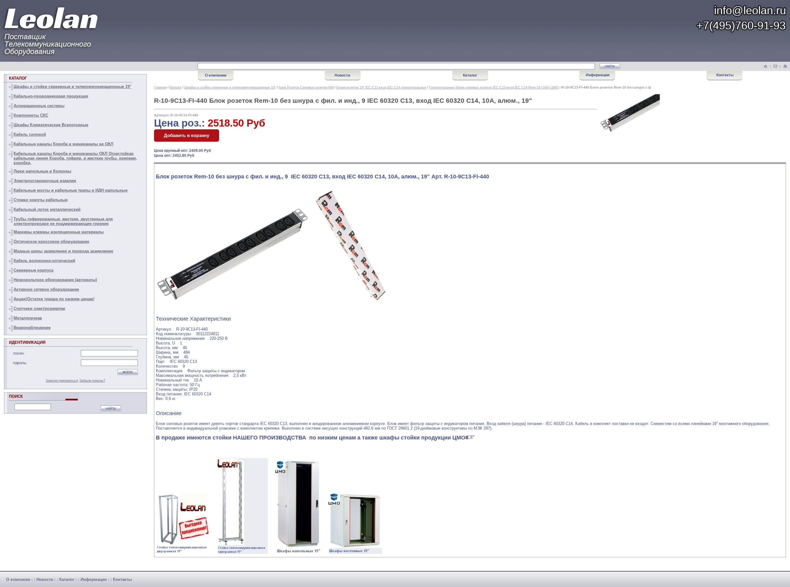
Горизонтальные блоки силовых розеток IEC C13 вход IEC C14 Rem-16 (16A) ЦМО (494, 87)
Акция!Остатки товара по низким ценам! (54, 299)
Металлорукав (28, 318)
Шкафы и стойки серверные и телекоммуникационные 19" (72, 86)
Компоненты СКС (31, 115)
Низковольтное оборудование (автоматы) (55, 279)
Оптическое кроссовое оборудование (51, 241)
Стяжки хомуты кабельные (41, 200)
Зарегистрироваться (62, 380)
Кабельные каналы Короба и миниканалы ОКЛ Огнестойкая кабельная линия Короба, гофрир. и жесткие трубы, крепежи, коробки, (75, 158)
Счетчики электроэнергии (39, 308)
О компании (18, 579)
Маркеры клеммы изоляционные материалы (59, 232)
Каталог (175, 87)
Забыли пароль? (92, 380)
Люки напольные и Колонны (42, 171)
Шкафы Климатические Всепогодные (51, 125)
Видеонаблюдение (32, 327)
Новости (44, 579)
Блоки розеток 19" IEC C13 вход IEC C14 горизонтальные (381, 87)
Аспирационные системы (39, 105)
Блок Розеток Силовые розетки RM (306, 87)
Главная (160, 87)
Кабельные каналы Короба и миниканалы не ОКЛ (63, 144)
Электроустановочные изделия (45, 180)
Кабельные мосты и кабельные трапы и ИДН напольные (70, 190)
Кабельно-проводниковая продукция (51, 96)
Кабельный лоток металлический (47, 209)
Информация (94, 579)
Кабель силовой (30, 134)
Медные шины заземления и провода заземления (63, 251)
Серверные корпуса (33, 270)
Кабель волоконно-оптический (44, 260)
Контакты (122, 579)
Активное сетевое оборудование (46, 289)
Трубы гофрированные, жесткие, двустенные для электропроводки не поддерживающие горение (63, 221)
